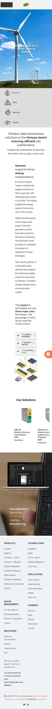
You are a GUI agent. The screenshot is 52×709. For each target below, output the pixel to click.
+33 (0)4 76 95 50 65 (12, 673)
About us (31, 611)
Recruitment (33, 624)
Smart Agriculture (35, 589)
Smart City (32, 597)
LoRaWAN (32, 549)
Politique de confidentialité (16, 699)
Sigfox (30, 553)
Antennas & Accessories (14, 584)
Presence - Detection (12, 562)
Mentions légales (40, 696)
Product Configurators (13, 619)
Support (7, 644)
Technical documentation (10, 638)
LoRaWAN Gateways (12, 571)
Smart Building (34, 584)
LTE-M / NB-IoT (34, 558)
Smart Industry (34, 580)
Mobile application (11, 614)
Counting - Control (11, 558)
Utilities (31, 593)
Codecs (7, 623)
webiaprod (42, 699)
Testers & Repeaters (12, 566)
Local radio (32, 566)
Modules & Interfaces (12, 580)
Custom (7, 588)
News (30, 615)
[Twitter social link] (24, 704)
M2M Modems (10, 575)
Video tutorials (10, 648)
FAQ (5, 653)
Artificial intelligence (36, 562)
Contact (31, 628)
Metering (7, 553)
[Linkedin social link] (28, 704)
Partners (31, 620)
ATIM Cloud (18, 516)
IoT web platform (11, 610)
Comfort (7, 549)
